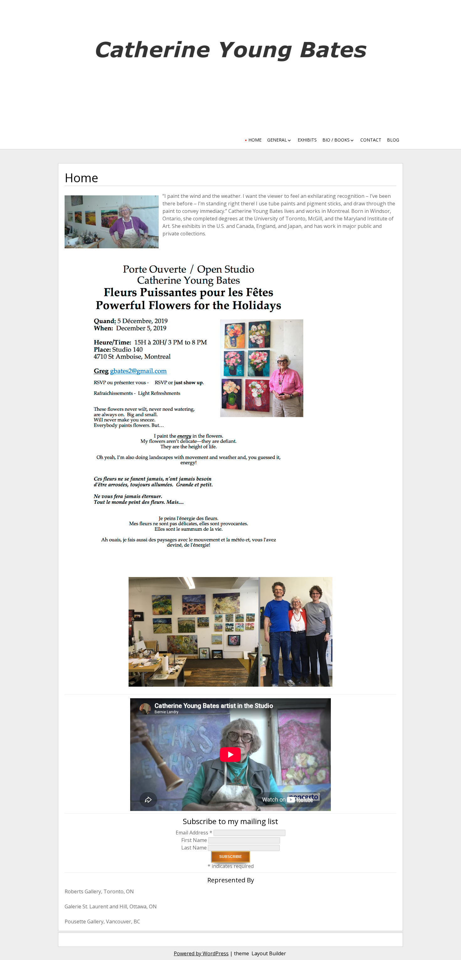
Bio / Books (336, 140)
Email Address (194, 832)
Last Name (194, 847)
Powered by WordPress (201, 953)
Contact (370, 140)
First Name (194, 840)
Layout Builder (269, 953)
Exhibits (307, 140)
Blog (393, 140)
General (277, 140)
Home (255, 140)
